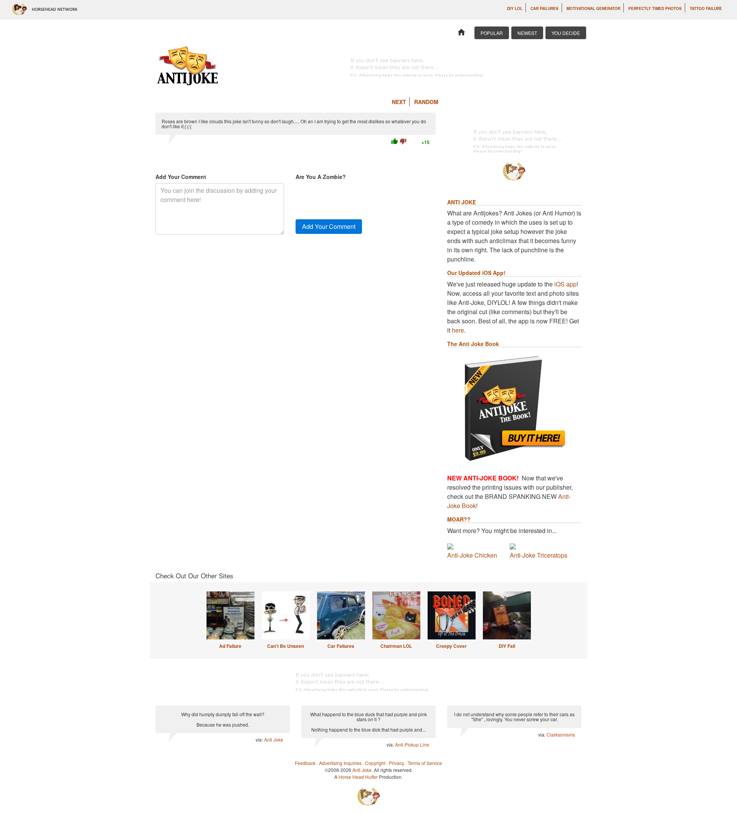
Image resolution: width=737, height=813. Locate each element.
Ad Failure (230, 645)
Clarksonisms (561, 734)
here (458, 330)
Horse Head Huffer (358, 776)
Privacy (396, 763)
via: (260, 739)
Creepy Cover (451, 645)
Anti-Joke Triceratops (538, 555)
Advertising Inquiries (340, 763)
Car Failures (544, 8)
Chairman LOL (396, 645)
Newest (527, 33)
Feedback (305, 763)
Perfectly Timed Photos (655, 8)
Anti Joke (273, 739)
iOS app (565, 284)
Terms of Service (425, 763)
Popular (492, 33)
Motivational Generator (593, 8)
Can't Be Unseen (285, 645)
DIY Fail (507, 645)
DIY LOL (514, 8)
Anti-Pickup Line (412, 744)
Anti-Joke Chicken (472, 555)
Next (399, 102)
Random (426, 102)
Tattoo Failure (706, 8)
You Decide (566, 33)
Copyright (375, 763)
